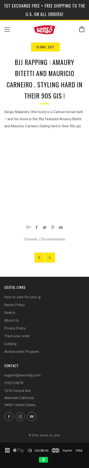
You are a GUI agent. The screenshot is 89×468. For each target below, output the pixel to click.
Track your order (17, 336)
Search (9, 313)
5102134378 (13, 383)
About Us (11, 320)
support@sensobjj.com (22, 375)
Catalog (10, 344)
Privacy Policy (15, 328)
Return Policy (14, 305)
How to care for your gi (22, 297)
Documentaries (53, 239)
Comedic (31, 239)
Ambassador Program (21, 351)
